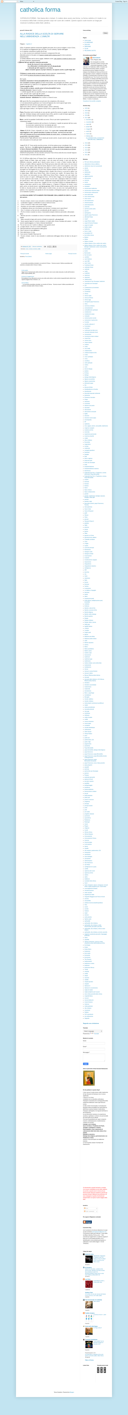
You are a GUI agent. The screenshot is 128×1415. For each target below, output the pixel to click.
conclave (86, 328)
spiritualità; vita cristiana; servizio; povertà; (95, 932)
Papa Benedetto (88, 748)
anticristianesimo (89, 204)
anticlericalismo (88, 202)
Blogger (72, 1392)
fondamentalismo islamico (91, 468)
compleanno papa (89, 314)
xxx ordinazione (88, 1016)
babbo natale (88, 227)
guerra (86, 531)
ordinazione (87, 729)
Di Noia (86, 373)
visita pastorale (88, 1006)
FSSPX (86, 479)
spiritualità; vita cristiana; (91, 923)
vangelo (86, 984)
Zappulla (86, 1018)
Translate (96, 1033)
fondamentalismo (89, 466)
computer (87, 316)
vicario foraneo (88, 1002)
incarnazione (88, 556)
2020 (86, 110)
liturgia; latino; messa (90, 622)
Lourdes (86, 630)
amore (86, 182)
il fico (85, 541)
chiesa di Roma (88, 297)
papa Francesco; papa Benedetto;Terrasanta (90, 760)
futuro (86, 487)
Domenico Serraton (89, 397)
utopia (86, 975)
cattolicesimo (88, 279)
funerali (86, 483)
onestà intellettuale (89, 727)
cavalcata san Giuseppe (91, 283)
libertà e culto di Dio (89, 608)
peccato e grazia (89, 781)
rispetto (86, 848)
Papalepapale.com (90, 1353)
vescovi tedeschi (89, 1000)
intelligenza (87, 568)
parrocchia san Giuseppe (91, 771)
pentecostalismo (88, 789)
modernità (87, 689)
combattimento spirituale (91, 310)
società (86, 909)
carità (86, 271)
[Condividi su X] (52, 247)
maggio (88, 129)
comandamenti (88, 308)
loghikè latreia (88, 626)
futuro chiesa (88, 490)
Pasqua (86, 775)
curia (85, 367)
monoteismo (87, 691)
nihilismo (86, 715)
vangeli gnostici (88, 981)
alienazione (87, 178)
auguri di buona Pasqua (91, 223)
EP (85, 422)
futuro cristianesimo (89, 492)
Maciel (86, 634)
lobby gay (87, 624)
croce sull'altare (88, 356)
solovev (86, 915)
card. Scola (87, 263)
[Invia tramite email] (48, 247)
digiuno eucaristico (89, 379)
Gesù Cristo (87, 509)
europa (86, 446)
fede (85, 456)
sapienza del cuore (89, 871)
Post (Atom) (28, 256)
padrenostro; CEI (89, 739)
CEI (85, 285)
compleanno (87, 312)
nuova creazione (89, 721)
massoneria (87, 655)
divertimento (87, 391)
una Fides (88, 1279)
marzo (88, 133)
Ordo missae (87, 731)
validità (86, 979)
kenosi (30, 248)
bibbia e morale (88, 241)
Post (86, 1208)
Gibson (86, 515)
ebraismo (87, 401)
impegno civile (88, 551)
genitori (86, 499)
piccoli (86, 793)
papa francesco (88, 752)
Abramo (86, 170)
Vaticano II (87, 986)
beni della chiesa (89, 235)
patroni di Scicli (88, 779)
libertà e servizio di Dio (90, 610)
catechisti (87, 277)
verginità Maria (88, 996)
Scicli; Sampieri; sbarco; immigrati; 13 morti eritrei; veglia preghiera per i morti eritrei (96, 885)
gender (86, 494)
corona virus (87, 340)
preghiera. (87, 801)
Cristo (86, 354)
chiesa (86, 293)
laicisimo (86, 592)
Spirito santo (87, 919)
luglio (88, 124)
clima (85, 304)
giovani (86, 519)
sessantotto (87, 900)
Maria (86, 646)
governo (86, 527)
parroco (86, 773)
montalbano (87, 695)
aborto (86, 168)
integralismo (87, 564)
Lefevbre (86, 604)
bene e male (87, 231)
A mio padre (25, 270)
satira (86, 877)
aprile (88, 131)
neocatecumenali (89, 709)
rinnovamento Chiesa (90, 838)
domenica (87, 395)
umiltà (39, 248)
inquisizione (87, 562)
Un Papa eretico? (97, 1327)
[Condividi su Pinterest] (56, 247)
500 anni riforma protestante (92, 162)
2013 (86, 150)
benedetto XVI (88, 233)
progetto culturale (89, 814)
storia (86, 937)
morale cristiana (88, 701)
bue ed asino (88, 255)
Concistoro (87, 326)
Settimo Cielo (89, 1292)
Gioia (85, 517)
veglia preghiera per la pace (92, 992)
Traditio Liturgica (90, 1313)
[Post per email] (44, 246)
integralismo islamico (90, 566)
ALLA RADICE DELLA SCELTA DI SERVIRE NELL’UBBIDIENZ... (95, 138)
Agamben (87, 174)
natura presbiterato (89, 707)
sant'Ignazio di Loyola (90, 866)
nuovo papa (87, 723)
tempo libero (87, 949)
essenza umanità (89, 436)
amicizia (86, 180)
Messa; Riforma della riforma (92, 675)
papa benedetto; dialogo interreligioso (94, 750)
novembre (89, 122)
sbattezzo (87, 879)
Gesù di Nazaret (88, 511)
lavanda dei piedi (89, 598)
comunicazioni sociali (90, 318)
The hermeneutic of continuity (93, 1300)
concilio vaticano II (89, 324)
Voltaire (86, 1012)
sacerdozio (87, 854)
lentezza (86, 606)
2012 (86, 152)
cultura (86, 365)
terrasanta (87, 955)
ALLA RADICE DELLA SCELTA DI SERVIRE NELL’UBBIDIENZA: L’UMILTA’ (42, 35)
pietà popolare (88, 795)
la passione (87, 588)
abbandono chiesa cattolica (92, 164)
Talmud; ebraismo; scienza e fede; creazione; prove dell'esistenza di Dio (94, 942)
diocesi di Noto (88, 387)
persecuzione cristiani (90, 791)
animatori (87, 186)
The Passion (87, 959)
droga (86, 399)
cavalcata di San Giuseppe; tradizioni (94, 281)
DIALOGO (87, 44)
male (85, 640)
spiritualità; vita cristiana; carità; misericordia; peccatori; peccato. (93, 925)
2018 (86, 115)
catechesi (87, 275)
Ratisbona (87, 820)
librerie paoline (88, 616)
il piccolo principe (89, 547)
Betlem (86, 237)
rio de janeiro (88, 844)
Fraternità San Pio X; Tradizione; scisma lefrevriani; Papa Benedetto (95, 473)
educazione (87, 409)
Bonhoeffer (87, 249)
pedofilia (86, 783)
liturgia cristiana (88, 620)
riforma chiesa (88, 832)
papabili (86, 767)
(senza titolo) (25, 282)
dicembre (89, 119)
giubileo (86, 523)
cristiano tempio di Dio (90, 352)
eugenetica (87, 444)
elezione (86, 415)
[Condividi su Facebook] (54, 247)
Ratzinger (87, 822)
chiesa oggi (87, 299)
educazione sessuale (90, 411)
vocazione (87, 1010)
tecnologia (87, 945)
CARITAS (87, 273)
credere (86, 344)
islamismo (87, 578)
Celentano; (87, 289)
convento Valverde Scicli (91, 332)
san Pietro (87, 864)
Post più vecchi (72, 253)
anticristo (86, 206)
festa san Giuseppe (89, 462)
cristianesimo (88, 350)
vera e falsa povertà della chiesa (93, 994)
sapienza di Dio (88, 873)
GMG (85, 525)
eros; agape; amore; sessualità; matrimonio (96, 426)
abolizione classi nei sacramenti (93, 166)
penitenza (87, 787)
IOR (85, 570)
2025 (86, 108)
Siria (85, 904)
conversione (87, 334)
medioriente (87, 665)
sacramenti (87, 858)
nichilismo (87, 713)
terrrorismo (87, 957)
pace (85, 735)
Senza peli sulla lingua (91, 1326)
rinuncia (86, 840)
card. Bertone (88, 259)
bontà (86, 251)
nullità (86, 719)
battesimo (87, 229)
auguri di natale (88, 225)
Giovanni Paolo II (89, 521)
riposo (86, 846)
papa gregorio (88, 765)
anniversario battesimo (90, 188)
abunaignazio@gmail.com (99, 1231)
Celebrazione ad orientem (91, 287)
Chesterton (87, 291)
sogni (86, 913)
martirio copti (88, 653)
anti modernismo (89, 200)
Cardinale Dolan (89, 265)
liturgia (86, 618)
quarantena (87, 818)
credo (86, 346)
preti (85, 809)
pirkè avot (87, 797)
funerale (86, 481)
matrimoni (87, 657)
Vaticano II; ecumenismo (91, 988)
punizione (87, 816)
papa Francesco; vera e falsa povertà (94, 763)
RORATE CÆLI (89, 1254)
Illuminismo (87, 549)
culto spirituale (88, 363)
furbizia (86, 485)
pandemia (87, 746)
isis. (85, 574)
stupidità (86, 939)
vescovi (86, 998)
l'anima (86, 586)
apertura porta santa (90, 208)
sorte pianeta (88, 917)
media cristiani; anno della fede (93, 663)
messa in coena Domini (90, 671)
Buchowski (87, 253)
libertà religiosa (88, 612)
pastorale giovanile (89, 777)
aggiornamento (88, 176)
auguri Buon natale (89, 221)
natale (86, 705)
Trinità (86, 969)
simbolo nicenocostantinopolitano (93, 902)
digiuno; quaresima (89, 381)
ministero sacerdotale (90, 685)
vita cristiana (87, 1008)
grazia (86, 529)
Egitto (86, 413)
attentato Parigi (88, 217)
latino (86, 596)
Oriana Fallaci (88, 733)
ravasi (86, 824)
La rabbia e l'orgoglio (90, 590)
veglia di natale (88, 990)
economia (87, 403)
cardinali (86, 269)
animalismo (87, 184)
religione (86, 828)
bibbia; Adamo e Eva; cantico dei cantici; (95, 243)
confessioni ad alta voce (91, 330)
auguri (86, 219)
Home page (48, 253)
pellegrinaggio (88, 785)
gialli (85, 513)
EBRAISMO (87, 46)
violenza (86, 1004)
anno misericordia (89, 196)
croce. (27, 248)
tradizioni (87, 965)
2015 (86, 145)
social (86, 907)
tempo (86, 947)
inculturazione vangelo (90, 560)
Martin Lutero (88, 651)
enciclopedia (88, 420)
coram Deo (87, 338)
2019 (86, 113)
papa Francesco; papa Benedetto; (93, 754)
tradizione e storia (89, 963)
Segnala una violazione (91, 1023)
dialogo (86, 375)
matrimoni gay (88, 659)
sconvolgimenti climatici (90, 888)
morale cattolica (88, 699)
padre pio (87, 737)
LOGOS (86, 628)
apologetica (87, 213)
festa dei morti (88, 460)
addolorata (87, 172)
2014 (86, 147)
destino (86, 371)
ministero (87, 682)
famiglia (86, 454)
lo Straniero (88, 1267)
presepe (86, 803)
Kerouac (86, 584)
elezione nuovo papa (90, 418)
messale (86, 677)
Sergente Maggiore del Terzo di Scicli (94, 896)
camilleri (86, 257)
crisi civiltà (87, 348)
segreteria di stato (89, 894)
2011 (86, 154)
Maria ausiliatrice (89, 649)
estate (86, 438)
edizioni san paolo (89, 405)
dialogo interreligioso (90, 377)
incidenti (86, 558)
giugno (88, 126)
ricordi (86, 830)
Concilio (86, 322)
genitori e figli (88, 501)
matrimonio (87, 661)
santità (86, 868)
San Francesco (88, 862)
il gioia (86, 545)
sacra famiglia (88, 856)
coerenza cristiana (89, 306)
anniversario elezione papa (91, 190)
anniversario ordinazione (91, 192)
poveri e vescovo (89, 799)
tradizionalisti (88, 961)
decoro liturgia (88, 369)
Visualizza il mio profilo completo (92, 101)
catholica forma (40, 9)
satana (86, 875)
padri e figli (87, 742)
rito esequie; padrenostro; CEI (92, 850)
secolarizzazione (89, 890)
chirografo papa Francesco (91, 301)
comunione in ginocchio (91, 320)
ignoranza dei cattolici (90, 537)
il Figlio (86, 543)
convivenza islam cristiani (91, 336)
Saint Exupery (88, 860)
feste (85, 464)
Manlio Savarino (88, 642)
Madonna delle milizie (90, 638)
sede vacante (88, 892)
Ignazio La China (89, 535)
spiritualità (87, 921)
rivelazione (87, 852)
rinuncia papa (88, 842)
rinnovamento (88, 836)
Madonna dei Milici (89, 636)
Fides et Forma (89, 1360)
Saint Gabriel (96, 1301)
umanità (86, 971)
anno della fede (88, 194)
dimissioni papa (88, 383)
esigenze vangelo (89, 428)
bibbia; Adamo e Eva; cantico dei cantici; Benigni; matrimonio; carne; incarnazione (95, 246)
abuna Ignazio (96, 57)
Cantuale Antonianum (91, 1339)
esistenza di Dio (88, 430)
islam (85, 576)
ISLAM (86, 48)
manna (86, 644)
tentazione (87, 951)
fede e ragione (88, 458)
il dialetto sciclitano (89, 539)
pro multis (87, 811)
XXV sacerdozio (88, 1014)
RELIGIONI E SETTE (90, 50)
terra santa (87, 953)
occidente (87, 725)
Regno (86, 826)
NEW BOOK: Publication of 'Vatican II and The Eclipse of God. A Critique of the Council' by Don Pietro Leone (99, 1258)
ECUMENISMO (88, 42)
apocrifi (86, 211)
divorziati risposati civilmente (92, 393)
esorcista (86, 432)
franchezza (87, 470)
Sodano (86, 911)
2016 (86, 143)
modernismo (87, 687)
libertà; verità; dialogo (90, 614)
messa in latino (88, 673)
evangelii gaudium (89, 450)
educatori (87, 407)
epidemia (87, 424)
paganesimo (87, 744)
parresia (86, 769)
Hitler (85, 533)
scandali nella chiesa (90, 881)
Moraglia (86, 697)
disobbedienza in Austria (91, 389)
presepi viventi (88, 805)
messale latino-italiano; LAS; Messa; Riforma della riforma (94, 680)
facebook (87, 452)
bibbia (86, 239)
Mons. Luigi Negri (89, 693)
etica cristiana (88, 440)
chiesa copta (87, 295)
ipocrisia (86, 572)
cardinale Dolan (88, 267)
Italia (85, 580)
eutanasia (87, 448)
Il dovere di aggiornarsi (28, 276)
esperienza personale (90, 434)
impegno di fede (88, 553)
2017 (86, 117)
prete (85, 807)
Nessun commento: (37, 246)
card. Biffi (87, 261)
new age (86, 711)
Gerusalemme (88, 507)
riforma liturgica (88, 834)
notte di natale (88, 717)
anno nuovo (87, 198)
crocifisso (87, 361)
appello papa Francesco (91, 215)
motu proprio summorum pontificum (94, 703)
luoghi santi (87, 632)
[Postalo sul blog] (50, 247)
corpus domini (88, 342)
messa (86, 669)
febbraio (88, 136)
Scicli (85, 883)
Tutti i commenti (89, 1211)
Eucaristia (87, 442)
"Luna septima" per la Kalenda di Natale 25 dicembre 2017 (98, 1342)
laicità (86, 594)
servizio (35, 248)
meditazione (87, 667)
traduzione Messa (89, 967)
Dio (85, 385)
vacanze (86, 977)
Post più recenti (24, 253)
